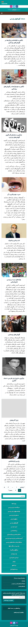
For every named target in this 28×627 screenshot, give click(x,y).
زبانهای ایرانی (14, 519)
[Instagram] (11, 6)
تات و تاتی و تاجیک (14, 240)
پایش (14, 561)
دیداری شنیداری (14, 557)
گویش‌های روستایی (14, 335)
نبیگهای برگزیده (14, 550)
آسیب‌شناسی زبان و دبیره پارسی (14, 538)
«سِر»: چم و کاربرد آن (14, 194)
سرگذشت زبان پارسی (14, 507)
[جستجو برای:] (14, 496)
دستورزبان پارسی (14, 515)
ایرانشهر (14, 565)
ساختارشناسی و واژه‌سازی (14, 534)
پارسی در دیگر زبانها (14, 546)
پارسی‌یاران (14, 554)
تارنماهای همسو (22, 586)
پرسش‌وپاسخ (14, 569)
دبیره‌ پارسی (14, 527)
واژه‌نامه (23, 581)
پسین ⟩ (10, 490)
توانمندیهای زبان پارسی (14, 511)
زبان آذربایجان (14, 420)
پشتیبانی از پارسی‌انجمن (19, 612)
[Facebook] (17, 6)
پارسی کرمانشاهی (14, 461)
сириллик (4, 3)
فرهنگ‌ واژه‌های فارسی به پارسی (18, 583)
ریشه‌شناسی (14, 530)
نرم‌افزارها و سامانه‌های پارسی (14, 542)
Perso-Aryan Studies (19, 578)
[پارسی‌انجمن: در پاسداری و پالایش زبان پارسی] (14, 10)
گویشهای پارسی (14, 523)
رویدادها (14, 503)
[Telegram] (14, 6)
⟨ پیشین (22, 487)
